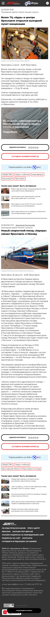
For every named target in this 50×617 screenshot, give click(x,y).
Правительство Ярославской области (17, 271)
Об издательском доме (14, 528)
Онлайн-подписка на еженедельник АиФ (23, 535)
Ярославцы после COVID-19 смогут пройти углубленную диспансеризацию (26, 205)
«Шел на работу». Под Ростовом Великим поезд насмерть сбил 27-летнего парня (28, 487)
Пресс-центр (33, 528)
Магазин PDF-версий (22, 531)
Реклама (6, 531)
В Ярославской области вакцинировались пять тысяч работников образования (28, 190)
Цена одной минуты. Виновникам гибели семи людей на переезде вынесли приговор (28, 502)
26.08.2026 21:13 (7, 225)
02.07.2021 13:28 (7, 10)
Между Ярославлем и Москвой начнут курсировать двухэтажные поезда (25, 480)
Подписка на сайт (11, 538)
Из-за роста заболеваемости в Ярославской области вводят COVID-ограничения (22, 123)
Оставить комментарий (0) (25, 156)
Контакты (27, 538)
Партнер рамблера (21, 605)
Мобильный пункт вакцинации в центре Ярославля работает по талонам (25, 197)
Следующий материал (24, 610)
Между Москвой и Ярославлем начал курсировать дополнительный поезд (25, 510)
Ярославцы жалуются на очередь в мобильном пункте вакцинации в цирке (28, 212)
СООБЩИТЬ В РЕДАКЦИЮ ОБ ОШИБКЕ (19, 541)
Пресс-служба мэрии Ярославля (15, 61)
